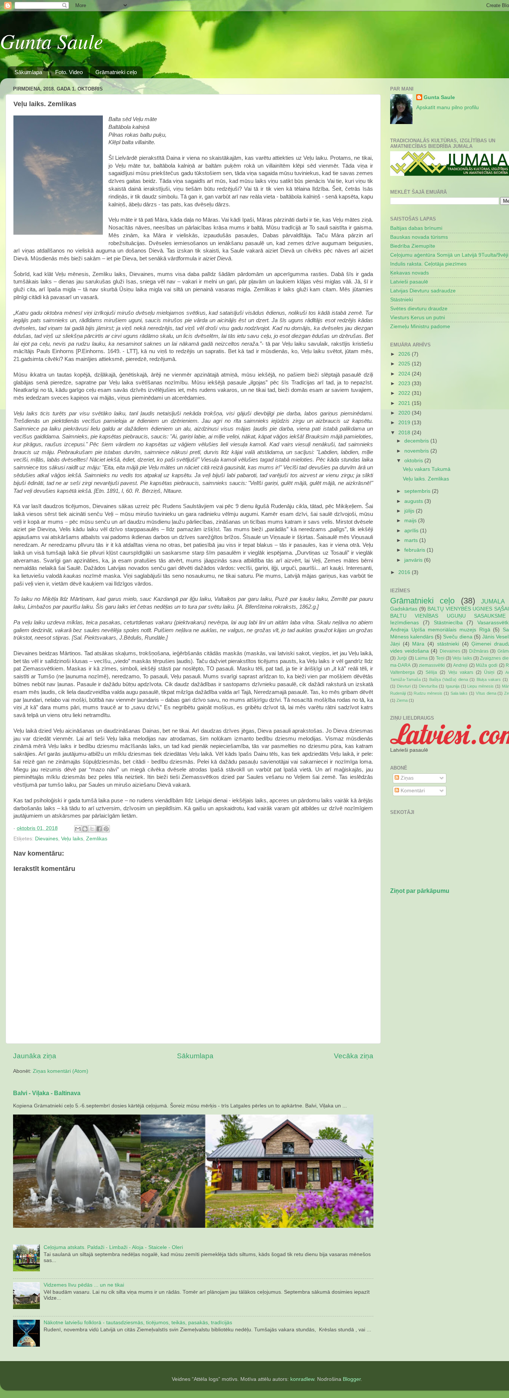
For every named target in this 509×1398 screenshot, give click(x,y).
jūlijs (410, 511)
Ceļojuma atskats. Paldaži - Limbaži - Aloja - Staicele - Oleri (113, 1247)
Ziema (402, 700)
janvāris (414, 560)
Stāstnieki (401, 299)
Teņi (440, 658)
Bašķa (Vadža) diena (448, 679)
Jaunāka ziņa (34, 1056)
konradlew (302, 1379)
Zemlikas (96, 838)
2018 (405, 432)
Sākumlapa (28, 72)
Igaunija (452, 686)
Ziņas (406, 778)
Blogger (352, 1379)
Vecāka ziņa (353, 1056)
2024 (405, 374)
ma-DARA (400, 665)
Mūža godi (486, 665)
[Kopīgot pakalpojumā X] (92, 829)
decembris (417, 441)
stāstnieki (448, 644)
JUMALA (493, 601)
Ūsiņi (489, 672)
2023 (405, 383)
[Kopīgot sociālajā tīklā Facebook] (99, 829)
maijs (411, 520)
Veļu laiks (72, 838)
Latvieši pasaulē (409, 282)
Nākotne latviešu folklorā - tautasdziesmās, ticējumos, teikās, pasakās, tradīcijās (138, 1322)
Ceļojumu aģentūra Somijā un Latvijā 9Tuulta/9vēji (449, 255)
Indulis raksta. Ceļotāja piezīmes (428, 264)
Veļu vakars (460, 672)
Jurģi (402, 658)
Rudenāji (398, 693)
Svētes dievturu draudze (419, 308)
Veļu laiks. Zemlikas (426, 479)
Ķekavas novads (409, 273)
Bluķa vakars (489, 679)
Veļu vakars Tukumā (426, 469)
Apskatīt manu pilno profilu (447, 107)
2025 (405, 364)
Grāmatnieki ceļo (116, 72)
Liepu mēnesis (480, 686)
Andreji (460, 665)
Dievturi (404, 686)
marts (411, 540)
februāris (415, 550)
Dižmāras (479, 651)
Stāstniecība (448, 622)
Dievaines (46, 838)
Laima (421, 658)
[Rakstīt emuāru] (85, 829)
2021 (405, 403)
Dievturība (428, 686)
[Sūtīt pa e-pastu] (78, 829)
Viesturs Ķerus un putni (417, 317)
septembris (418, 491)
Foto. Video (69, 72)
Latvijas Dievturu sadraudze (423, 291)
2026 (405, 354)
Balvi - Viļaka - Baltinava (46, 1093)
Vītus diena (486, 693)
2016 (405, 572)
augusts (414, 501)
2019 (405, 422)
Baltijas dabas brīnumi (416, 228)
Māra (418, 644)
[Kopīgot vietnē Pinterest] (106, 829)
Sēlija (431, 672)
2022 (405, 393)
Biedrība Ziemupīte (412, 246)
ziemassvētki (432, 665)
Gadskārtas (403, 609)
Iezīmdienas (404, 622)
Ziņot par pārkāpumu (419, 891)
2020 (405, 413)
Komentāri (412, 790)
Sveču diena (457, 637)
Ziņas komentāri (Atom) (60, 1071)
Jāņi (395, 644)
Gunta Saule (51, 40)
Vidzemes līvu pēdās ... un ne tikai (84, 1285)
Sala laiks (459, 693)
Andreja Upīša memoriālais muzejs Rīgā (440, 630)
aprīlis (412, 530)
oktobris (414, 460)
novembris (417, 451)
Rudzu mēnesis (428, 693)
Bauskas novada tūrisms (419, 237)
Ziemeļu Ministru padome (420, 326)
